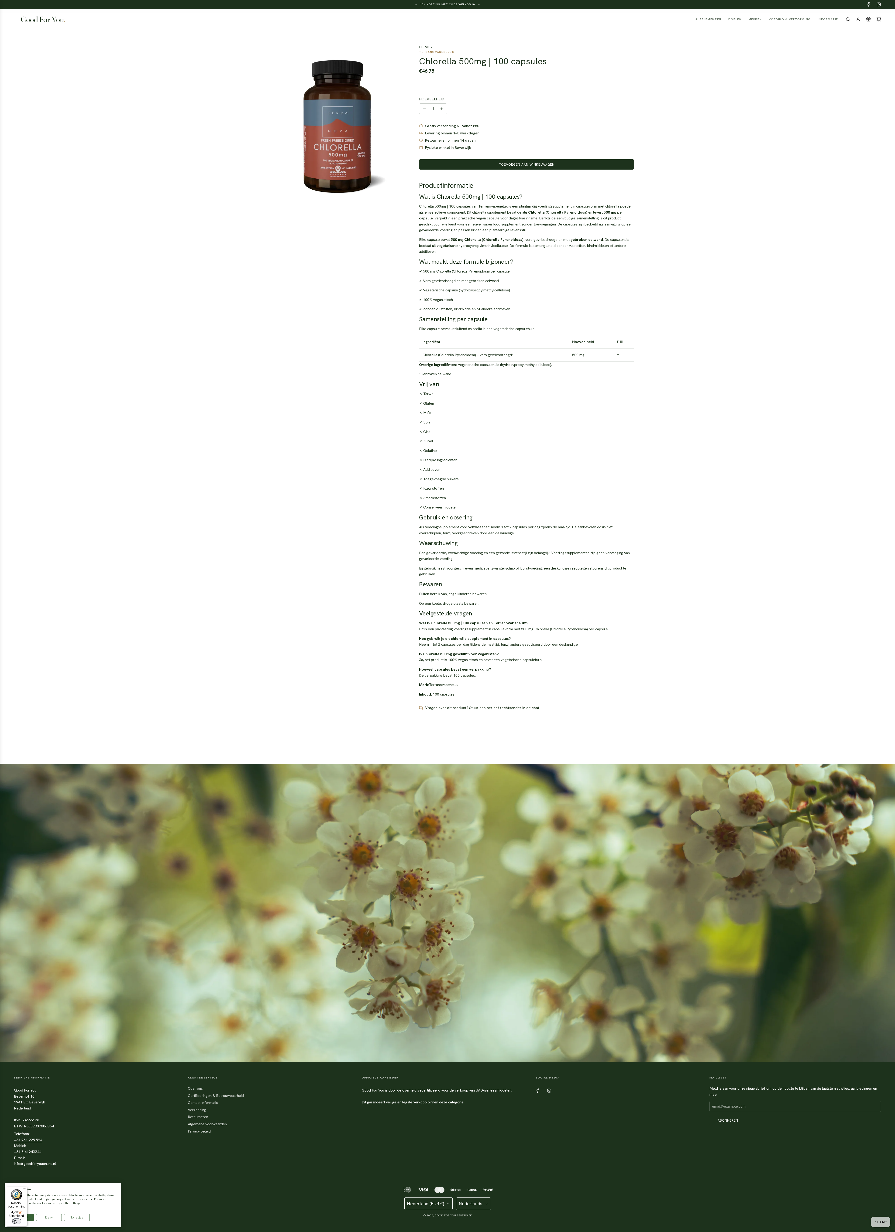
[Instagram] (879, 4)
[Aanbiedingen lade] (868, 19)
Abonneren (728, 1120)
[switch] (16, 1221)
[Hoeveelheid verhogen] (442, 109)
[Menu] (24, 1189)
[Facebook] (868, 4)
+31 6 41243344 (27, 1151)
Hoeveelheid (431, 99)
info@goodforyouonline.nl (35, 1163)
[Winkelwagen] (879, 19)
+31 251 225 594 (28, 1139)
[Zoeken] (848, 19)
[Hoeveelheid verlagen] (424, 109)
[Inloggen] (858, 19)
